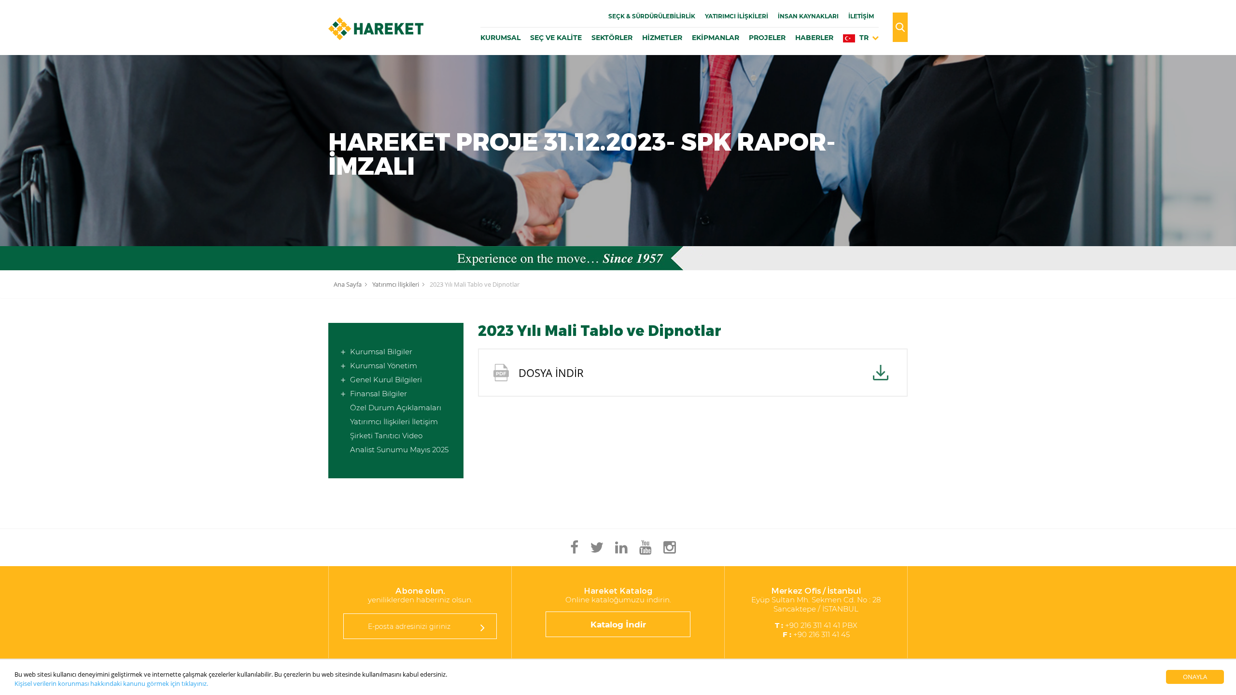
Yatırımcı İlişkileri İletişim (394, 421)
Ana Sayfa (348, 284)
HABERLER (814, 37)
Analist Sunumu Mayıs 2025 (399, 449)
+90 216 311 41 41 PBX (816, 625)
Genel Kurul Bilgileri (386, 379)
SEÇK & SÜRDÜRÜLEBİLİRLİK (651, 16)
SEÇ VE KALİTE (556, 37)
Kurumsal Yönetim (383, 365)
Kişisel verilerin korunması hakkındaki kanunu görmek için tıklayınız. (111, 683)
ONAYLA (1195, 676)
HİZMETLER (662, 37)
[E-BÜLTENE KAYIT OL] (483, 627)
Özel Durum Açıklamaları (395, 407)
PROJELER (767, 37)
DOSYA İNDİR (551, 372)
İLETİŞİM (861, 16)
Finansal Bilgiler (378, 393)
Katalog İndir (618, 624)
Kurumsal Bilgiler (381, 351)
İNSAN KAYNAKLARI (808, 16)
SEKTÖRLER (611, 37)
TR (863, 37)
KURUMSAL (500, 37)
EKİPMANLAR (715, 37)
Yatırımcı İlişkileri (736, 16)
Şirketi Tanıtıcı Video (386, 435)
